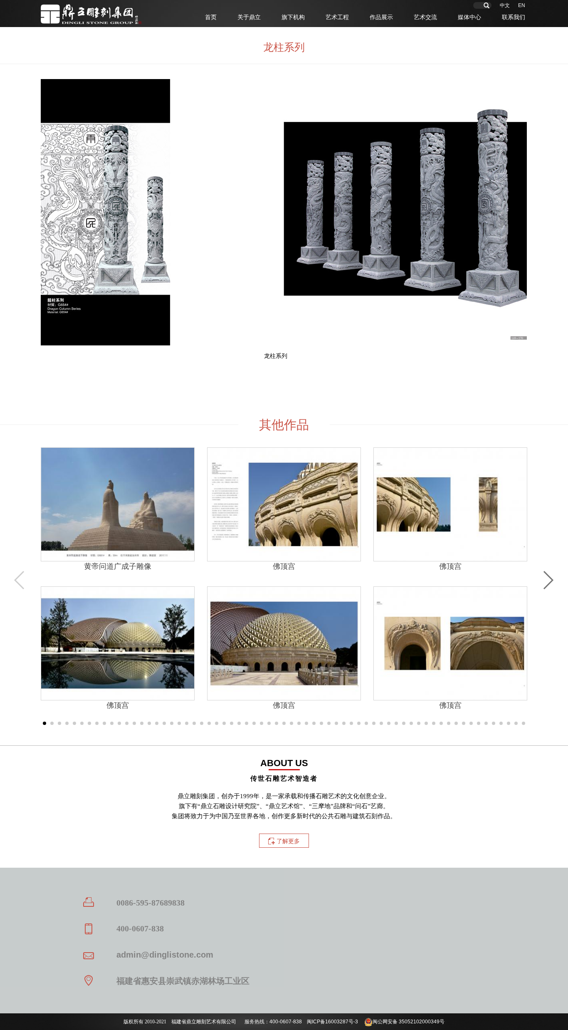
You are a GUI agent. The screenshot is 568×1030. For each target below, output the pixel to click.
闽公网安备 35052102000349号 (409, 1022)
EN (521, 5)
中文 (505, 5)
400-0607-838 (285, 1022)
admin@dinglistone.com (164, 954)
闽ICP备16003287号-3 (332, 1022)
